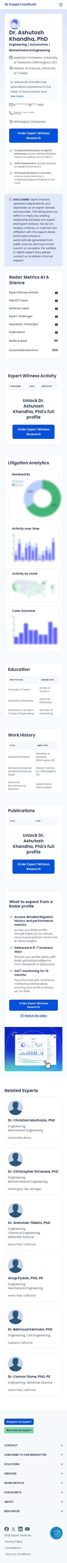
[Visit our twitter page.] (13, 1529)
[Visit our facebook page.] (6, 1529)
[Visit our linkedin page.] (20, 1529)
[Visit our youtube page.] (27, 1529)
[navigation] (60, 4)
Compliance (13, 1548)
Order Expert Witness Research (33, 135)
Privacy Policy (14, 1541)
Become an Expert (19, 1430)
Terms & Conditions (18, 1554)
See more (17, 96)
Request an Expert (19, 1422)
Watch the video (36, 1016)
